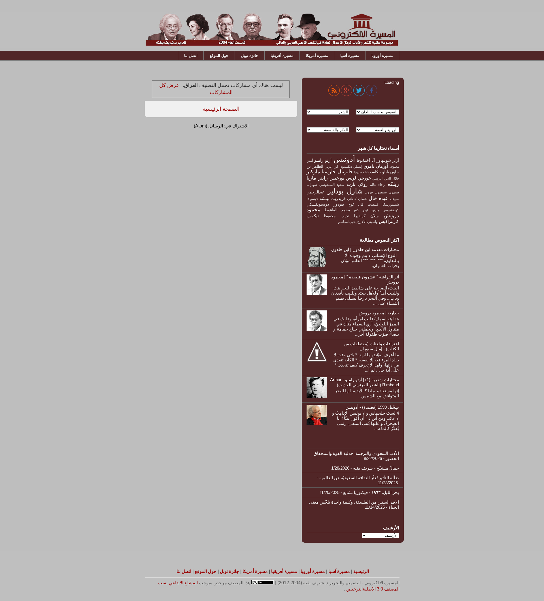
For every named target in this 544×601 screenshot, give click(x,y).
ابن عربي (331, 167)
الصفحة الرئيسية (221, 109)
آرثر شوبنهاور (388, 160)
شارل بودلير (345, 191)
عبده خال (378, 198)
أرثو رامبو (322, 160)
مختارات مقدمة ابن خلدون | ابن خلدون (365, 249)
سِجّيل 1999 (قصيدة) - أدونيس (372, 407)
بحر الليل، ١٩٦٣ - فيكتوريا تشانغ (371, 492)
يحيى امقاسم (347, 222)
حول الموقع (219, 55)
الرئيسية (361, 571)
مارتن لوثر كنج (366, 210)
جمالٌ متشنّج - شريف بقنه (376, 468)
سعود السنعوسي (332, 185)
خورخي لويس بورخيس (350, 178)
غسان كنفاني (356, 199)
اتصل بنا (190, 55)
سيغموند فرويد (376, 192)
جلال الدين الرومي (385, 178)
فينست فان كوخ (363, 204)
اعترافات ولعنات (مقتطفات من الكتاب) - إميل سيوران (371, 346)
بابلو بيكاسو (379, 172)
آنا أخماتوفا (366, 160)
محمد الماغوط (337, 210)
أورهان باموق (376, 166)
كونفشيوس (391, 210)
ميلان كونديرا (366, 216)
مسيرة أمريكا (317, 55)
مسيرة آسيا (349, 55)
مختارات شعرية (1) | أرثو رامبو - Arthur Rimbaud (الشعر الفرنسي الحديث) (364, 382)
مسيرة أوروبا (382, 55)
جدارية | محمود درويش (379, 312)
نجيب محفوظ (336, 216)
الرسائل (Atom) (208, 125)
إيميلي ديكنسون (350, 167)
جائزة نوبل (249, 55)
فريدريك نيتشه (333, 198)
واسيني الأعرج (367, 222)
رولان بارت (357, 184)
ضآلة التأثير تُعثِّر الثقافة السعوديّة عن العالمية (359, 477)
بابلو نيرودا (361, 172)
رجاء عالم (377, 185)
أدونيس (344, 159)
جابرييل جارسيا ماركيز (330, 171)
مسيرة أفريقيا (282, 55)
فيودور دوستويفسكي (325, 204)
